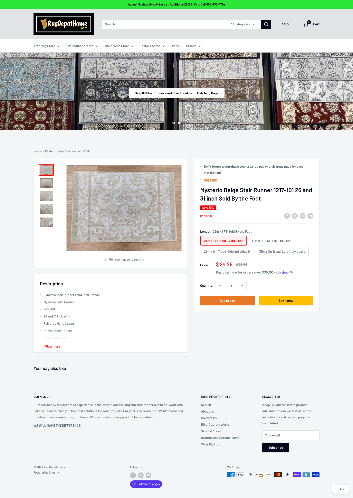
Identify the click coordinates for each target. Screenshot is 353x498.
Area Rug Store (44, 46)
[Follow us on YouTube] (148, 475)
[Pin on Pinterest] (295, 215)
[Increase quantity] (242, 285)
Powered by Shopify (46, 472)
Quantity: (206, 285)
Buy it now (285, 301)
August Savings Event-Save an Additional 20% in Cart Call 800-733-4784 (176, 4)
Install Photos (150, 46)
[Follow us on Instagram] (141, 475)
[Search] (266, 24)
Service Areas (211, 431)
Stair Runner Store (80, 46)
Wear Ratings (210, 444)
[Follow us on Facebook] (133, 475)
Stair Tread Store (117, 46)
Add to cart (228, 301)
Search (206, 404)
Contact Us (209, 418)
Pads (175, 46)
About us (207, 411)
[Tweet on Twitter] (302, 215)
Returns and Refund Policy (220, 438)
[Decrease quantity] (220, 285)
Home (37, 151)
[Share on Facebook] (287, 215)
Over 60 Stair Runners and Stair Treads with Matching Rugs (176, 93)
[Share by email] (310, 215)
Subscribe (275, 447)
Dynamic (206, 216)
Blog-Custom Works (215, 424)
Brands (191, 46)
